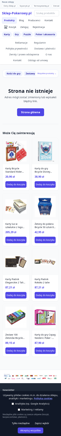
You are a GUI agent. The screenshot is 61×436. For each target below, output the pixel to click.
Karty (7, 34)
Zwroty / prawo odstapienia (24, 54)
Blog (21, 20)
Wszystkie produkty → (46, 73)
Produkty (9, 20)
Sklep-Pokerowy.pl (17, 13)
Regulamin (40, 42)
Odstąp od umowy (38, 60)
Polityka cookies (43, 398)
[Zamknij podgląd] (38, 7)
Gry (17, 34)
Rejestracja (39, 27)
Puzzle (27, 34)
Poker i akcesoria (45, 34)
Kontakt (49, 20)
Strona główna (30, 112)
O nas (49, 54)
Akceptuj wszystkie (30, 430)
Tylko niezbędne (21, 423)
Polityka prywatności (17, 48)
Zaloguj (24, 27)
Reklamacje (21, 42)
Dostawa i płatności (44, 48)
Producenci (34, 20)
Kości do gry (13, 73)
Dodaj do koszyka (16, 184)
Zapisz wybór (42, 423)
